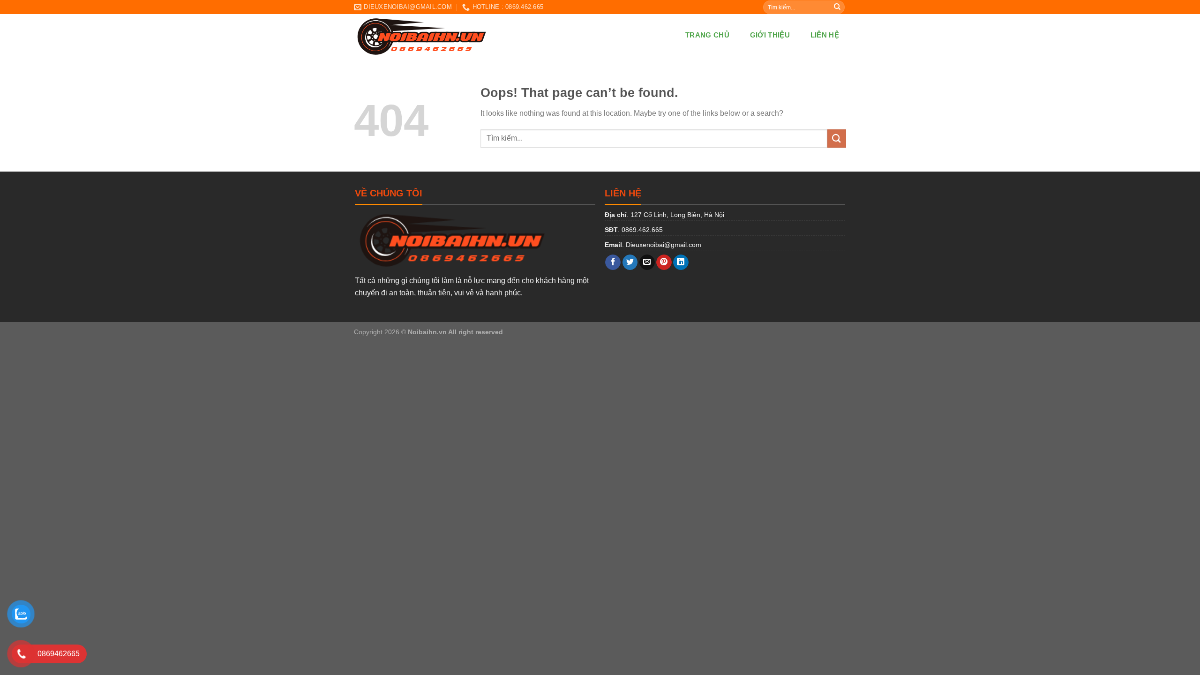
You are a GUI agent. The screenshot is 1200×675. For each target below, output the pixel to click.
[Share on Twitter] (630, 262)
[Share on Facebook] (613, 262)
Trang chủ (707, 35)
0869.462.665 (642, 229)
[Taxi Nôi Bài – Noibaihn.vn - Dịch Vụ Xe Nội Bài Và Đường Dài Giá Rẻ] (469, 35)
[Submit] (837, 7)
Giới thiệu (770, 35)
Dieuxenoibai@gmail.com (663, 244)
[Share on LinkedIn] (681, 262)
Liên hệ (824, 35)
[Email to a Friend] (647, 262)
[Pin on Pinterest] (664, 262)
